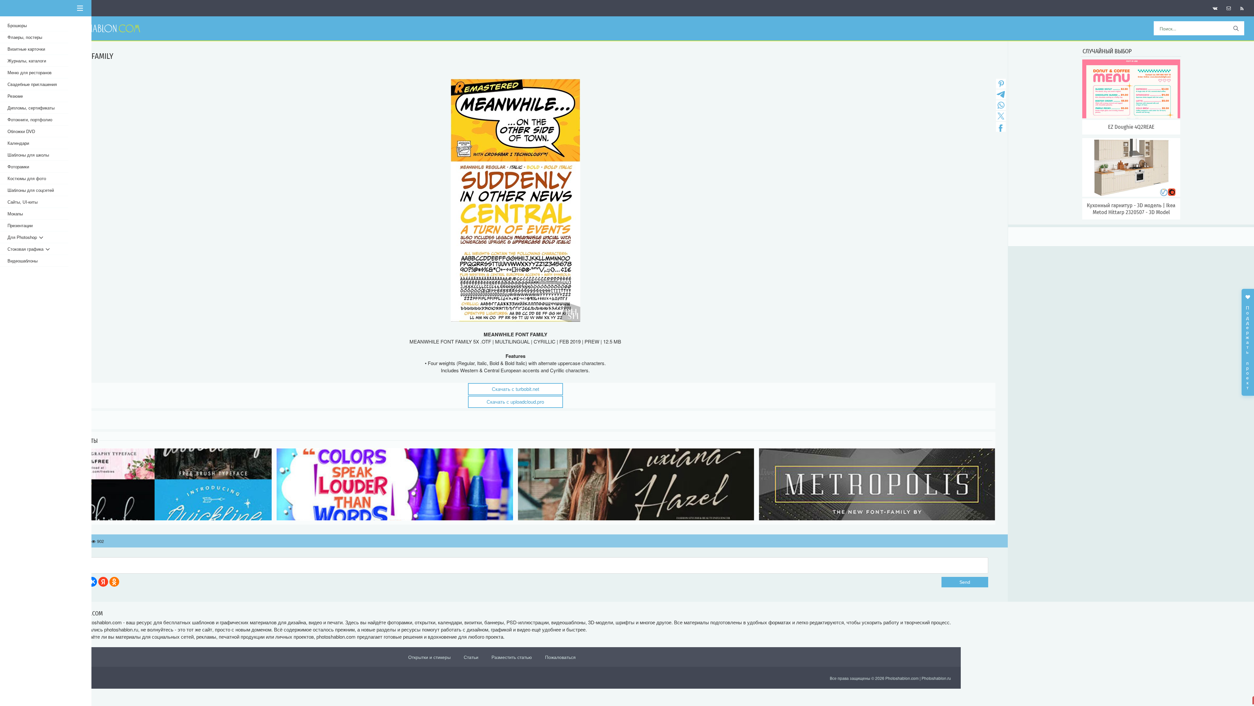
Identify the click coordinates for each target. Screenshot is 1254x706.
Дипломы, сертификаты (31, 108)
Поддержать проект (1248, 344)
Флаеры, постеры (25, 37)
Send (964, 582)
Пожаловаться (560, 657)
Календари (18, 143)
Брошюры (17, 25)
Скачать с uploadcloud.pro (515, 401)
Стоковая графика (27, 249)
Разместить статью (511, 657)
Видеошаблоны (23, 261)
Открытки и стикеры (429, 657)
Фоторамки (18, 166)
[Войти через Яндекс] (103, 582)
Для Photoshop (23, 237)
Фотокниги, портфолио (30, 119)
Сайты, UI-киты (23, 202)
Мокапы (15, 213)
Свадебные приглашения (32, 84)
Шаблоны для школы (28, 155)
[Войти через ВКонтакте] (92, 582)
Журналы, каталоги (27, 61)
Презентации (20, 225)
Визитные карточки (26, 49)
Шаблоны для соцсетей (31, 190)
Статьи (471, 657)
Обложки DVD (21, 131)
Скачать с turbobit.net (515, 388)
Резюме (15, 96)
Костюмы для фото (27, 178)
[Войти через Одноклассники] (114, 582)
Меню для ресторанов (30, 72)
